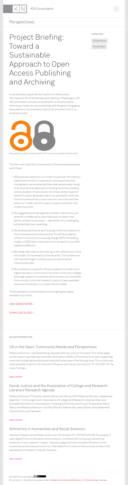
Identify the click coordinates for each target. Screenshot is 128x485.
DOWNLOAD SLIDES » (21, 313)
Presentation (99, 41)
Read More (15, 377)
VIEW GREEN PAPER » (21, 304)
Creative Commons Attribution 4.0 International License (78, 480)
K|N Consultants (41, 8)
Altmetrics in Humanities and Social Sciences (47, 429)
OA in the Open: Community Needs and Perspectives (53, 347)
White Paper (99, 47)
